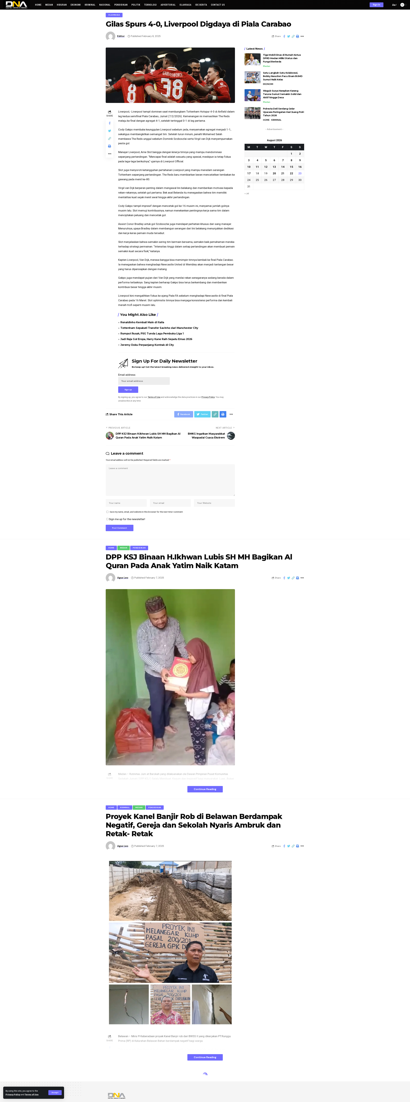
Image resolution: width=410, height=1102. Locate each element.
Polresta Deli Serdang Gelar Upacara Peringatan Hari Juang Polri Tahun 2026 (283, 112)
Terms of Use (31, 1094)
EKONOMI (268, 84)
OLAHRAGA (114, 15)
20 (274, 173)
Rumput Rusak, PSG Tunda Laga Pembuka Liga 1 (152, 333)
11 (257, 166)
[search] (388, 4)
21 (282, 173)
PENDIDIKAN (139, 548)
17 (248, 173)
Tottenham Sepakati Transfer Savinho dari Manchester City (159, 327)
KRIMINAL (276, 120)
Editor (121, 36)
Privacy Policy (13, 1094)
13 (274, 166)
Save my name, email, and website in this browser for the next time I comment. (146, 511)
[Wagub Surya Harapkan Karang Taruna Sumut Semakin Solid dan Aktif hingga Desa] (253, 95)
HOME (266, 120)
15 (291, 166)
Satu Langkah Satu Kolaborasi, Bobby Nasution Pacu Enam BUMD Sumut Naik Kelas (283, 76)
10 (248, 166)
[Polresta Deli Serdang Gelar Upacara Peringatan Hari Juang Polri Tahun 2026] (253, 113)
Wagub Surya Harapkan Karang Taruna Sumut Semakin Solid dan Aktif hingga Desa (282, 94)
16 (300, 166)
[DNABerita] (16, 5)
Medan (266, 66)
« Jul (247, 193)
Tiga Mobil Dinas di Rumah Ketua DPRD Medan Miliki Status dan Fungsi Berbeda (282, 58)
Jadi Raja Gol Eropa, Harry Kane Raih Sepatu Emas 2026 (156, 339)
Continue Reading (205, 789)
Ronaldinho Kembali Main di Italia (142, 322)
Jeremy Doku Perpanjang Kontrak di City (147, 344)
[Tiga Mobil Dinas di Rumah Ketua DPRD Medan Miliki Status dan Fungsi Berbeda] (253, 59)
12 (265, 166)
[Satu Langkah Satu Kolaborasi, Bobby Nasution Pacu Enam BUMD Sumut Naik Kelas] (253, 77)
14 (282, 166)
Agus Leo (122, 577)
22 (291, 173)
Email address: (127, 374)
